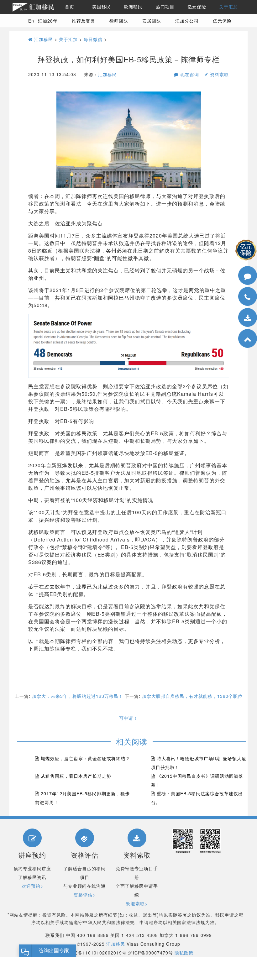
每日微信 (93, 39)
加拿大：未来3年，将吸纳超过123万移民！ (77, 696)
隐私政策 (184, 952)
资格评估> (84, 895)
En (31, 21)
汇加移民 (43, 39)
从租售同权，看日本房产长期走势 (76, 776)
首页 (69, 6)
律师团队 (118, 21)
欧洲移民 (133, 6)
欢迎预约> (32, 886)
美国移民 (101, 6)
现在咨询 (189, 74)
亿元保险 (196, 6)
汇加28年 (48, 21)
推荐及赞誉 (83, 21)
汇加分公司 (187, 21)
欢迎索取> (137, 903)
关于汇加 (228, 6)
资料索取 (218, 74)
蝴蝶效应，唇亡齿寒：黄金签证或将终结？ (85, 758)
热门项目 (165, 6)
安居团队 (151, 21)
